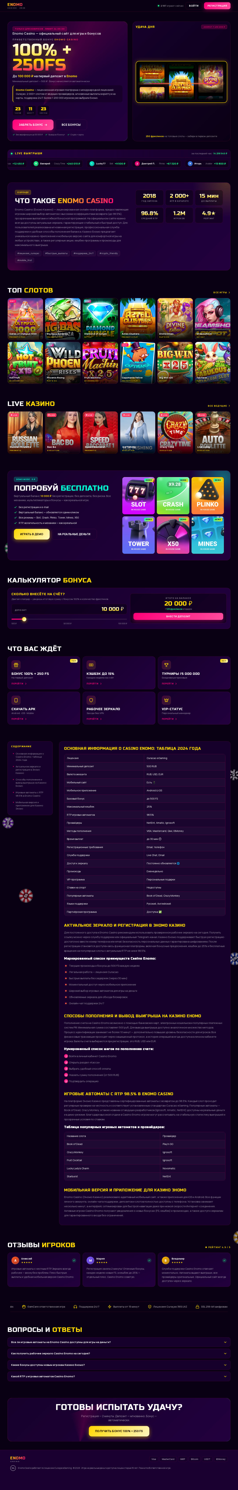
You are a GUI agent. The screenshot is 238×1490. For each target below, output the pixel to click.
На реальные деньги (74, 534)
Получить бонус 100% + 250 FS (119, 1431)
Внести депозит (178, 616)
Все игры (220, 292)
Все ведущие (217, 405)
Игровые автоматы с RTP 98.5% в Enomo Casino (29, 794)
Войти (194, 5)
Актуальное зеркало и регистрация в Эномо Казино (28, 769)
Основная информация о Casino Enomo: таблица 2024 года (30, 756)
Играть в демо (31, 534)
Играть (53, 1480)
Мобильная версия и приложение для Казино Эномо (29, 805)
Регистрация (217, 5)
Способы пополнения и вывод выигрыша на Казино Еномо (31, 782)
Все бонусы (71, 125)
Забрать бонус (31, 125)
